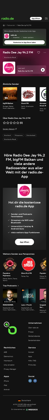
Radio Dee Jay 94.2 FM (25, 71)
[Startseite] (4, 25)
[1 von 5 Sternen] (4, 123)
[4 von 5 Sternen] (14, 123)
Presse (30, 332)
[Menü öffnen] (46, 18)
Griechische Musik (10, 57)
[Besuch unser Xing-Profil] (35, 381)
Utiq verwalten (9, 365)
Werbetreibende (34, 336)
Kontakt (31, 352)
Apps (30, 356)
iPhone (6, 381)
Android (7, 389)
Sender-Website (9, 129)
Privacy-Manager (10, 369)
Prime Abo (32, 365)
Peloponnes (19, 135)
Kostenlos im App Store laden (24, 42)
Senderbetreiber (34, 340)
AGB (5, 352)
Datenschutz (8, 356)
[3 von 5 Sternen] (11, 123)
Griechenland (31, 135)
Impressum (8, 361)
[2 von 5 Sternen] (7, 123)
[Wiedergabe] (43, 70)
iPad (5, 385)
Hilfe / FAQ (32, 361)
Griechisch (7, 135)
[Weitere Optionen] (44, 52)
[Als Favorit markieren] (39, 52)
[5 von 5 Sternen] (17, 123)
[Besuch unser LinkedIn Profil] (30, 381)
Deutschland (26, 400)
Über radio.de (33, 328)
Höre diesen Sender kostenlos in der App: (20, 31)
